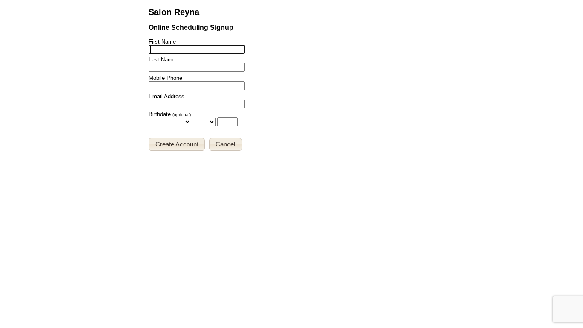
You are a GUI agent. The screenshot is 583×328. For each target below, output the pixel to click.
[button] (177, 144)
